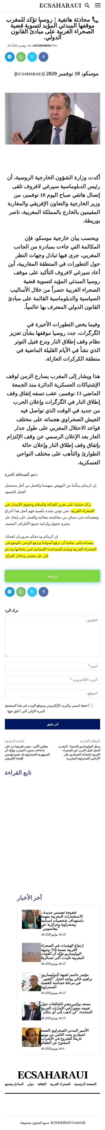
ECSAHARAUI (43, 45)
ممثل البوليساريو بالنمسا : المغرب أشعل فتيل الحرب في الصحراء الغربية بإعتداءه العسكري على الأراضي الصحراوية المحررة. (79, 752)
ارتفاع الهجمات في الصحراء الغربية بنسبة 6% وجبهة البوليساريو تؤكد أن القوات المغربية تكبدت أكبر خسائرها (62, 951)
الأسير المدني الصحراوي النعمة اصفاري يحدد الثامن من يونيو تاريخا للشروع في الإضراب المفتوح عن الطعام (65, 1036)
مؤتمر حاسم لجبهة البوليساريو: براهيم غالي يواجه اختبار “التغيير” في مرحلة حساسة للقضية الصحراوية (66, 981)
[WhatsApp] (21, 57)
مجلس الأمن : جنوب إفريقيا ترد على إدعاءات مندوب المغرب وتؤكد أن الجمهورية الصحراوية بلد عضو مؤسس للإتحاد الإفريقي (27, 752)
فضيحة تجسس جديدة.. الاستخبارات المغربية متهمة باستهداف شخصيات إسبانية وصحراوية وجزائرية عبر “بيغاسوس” (62, 920)
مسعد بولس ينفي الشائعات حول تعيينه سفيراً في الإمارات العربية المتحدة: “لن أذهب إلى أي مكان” (66, 1008)
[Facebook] (43, 57)
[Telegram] (10, 57)
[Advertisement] (52, 834)
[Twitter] (32, 57)
